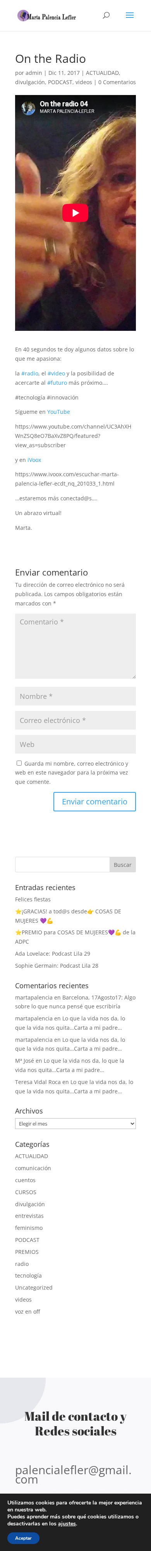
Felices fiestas (33, 899)
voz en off (27, 1311)
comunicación (33, 1168)
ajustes (67, 1523)
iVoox (34, 459)
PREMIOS (27, 1251)
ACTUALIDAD (102, 72)
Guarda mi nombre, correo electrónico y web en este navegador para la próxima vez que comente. (71, 773)
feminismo (29, 1227)
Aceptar (23, 1538)
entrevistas (29, 1215)
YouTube (58, 411)
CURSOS (25, 1192)
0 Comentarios (117, 82)
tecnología (28, 1275)
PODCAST (60, 82)
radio (22, 1263)
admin (34, 72)
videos (84, 82)
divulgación (30, 82)
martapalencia (34, 997)
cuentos (25, 1180)
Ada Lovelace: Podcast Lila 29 (52, 953)
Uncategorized (34, 1287)
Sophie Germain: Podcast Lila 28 (56, 965)
